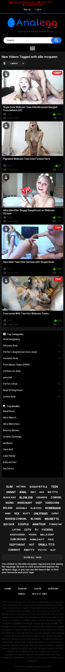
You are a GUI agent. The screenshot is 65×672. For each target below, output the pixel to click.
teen (54, 486)
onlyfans (41, 513)
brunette (52, 519)
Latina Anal (31, 396)
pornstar (55, 524)
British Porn (46, 2)
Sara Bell (31, 449)
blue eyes (36, 508)
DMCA (21, 594)
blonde (36, 518)
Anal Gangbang (31, 339)
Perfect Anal (31, 383)
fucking (47, 529)
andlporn (31, 443)
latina (16, 529)
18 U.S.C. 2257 (39, 594)
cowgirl (56, 497)
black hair (9, 497)
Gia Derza (31, 468)
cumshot (14, 549)
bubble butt (37, 539)
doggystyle (38, 486)
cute (27, 529)
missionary (24, 502)
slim (9, 486)
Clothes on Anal (31, 371)
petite (42, 550)
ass (41, 492)
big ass (7, 508)
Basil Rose (31, 411)
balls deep (47, 534)
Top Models (13, 406)
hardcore (52, 502)
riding (10, 502)
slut (53, 550)
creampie (41, 497)
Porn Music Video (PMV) (31, 364)
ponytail (31, 377)
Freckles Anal (31, 358)
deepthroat (17, 544)
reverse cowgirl (16, 518)
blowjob (26, 497)
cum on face (18, 539)
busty (26, 513)
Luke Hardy (31, 455)
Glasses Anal (31, 345)
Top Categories (15, 334)
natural (21, 486)
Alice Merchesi (31, 424)
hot (31, 544)
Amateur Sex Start (33, 4)
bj (36, 529)
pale (51, 539)
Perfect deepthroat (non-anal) (31, 352)
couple (23, 524)
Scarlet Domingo (31, 436)
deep (39, 502)
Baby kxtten (31, 462)
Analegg (29, 666)
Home (8, 588)
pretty (29, 550)
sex (16, 513)
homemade (53, 508)
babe (8, 513)
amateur (39, 524)
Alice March (31, 417)
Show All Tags (32, 557)
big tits (53, 492)
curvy (55, 513)
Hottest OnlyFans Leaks (23, 2)
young (33, 534)
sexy (33, 492)
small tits (46, 544)
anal (23, 492)
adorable (21, 508)
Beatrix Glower (31, 430)
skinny (11, 492)
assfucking (17, 534)
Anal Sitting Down (31, 390)
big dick (8, 524)
